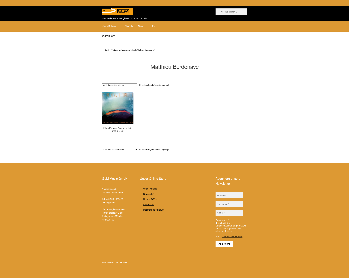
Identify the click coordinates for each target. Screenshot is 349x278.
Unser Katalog (150, 188)
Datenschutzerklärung (154, 209)
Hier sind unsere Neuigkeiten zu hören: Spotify (124, 18)
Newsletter (148, 193)
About (140, 26)
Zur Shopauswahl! (117, 136)
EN (153, 26)
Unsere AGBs (150, 199)
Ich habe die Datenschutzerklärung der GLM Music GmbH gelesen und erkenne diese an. (231, 227)
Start (107, 50)
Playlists (129, 26)
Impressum (148, 204)
